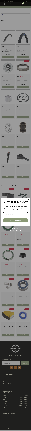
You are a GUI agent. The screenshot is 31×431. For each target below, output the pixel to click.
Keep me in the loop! (15, 220)
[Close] (28, 200)
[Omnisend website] (15, 229)
